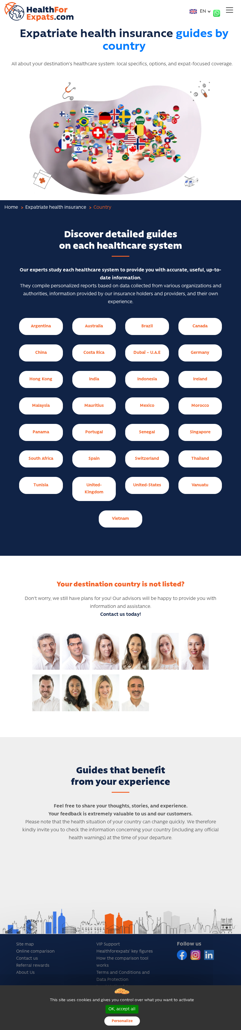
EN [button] (202, 11)
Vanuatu (200, 485)
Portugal (94, 432)
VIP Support (108, 944)
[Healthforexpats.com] (38, 11)
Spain (94, 459)
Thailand (200, 459)
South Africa (41, 459)
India (94, 379)
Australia (94, 326)
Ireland (200, 379)
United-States (147, 485)
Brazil (147, 326)
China (41, 353)
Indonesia (147, 379)
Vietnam (120, 519)
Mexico (147, 406)
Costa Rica (93, 353)
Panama (41, 432)
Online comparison (35, 951)
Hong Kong (40, 379)
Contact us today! (120, 614)
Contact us (27, 958)
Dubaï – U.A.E (146, 353)
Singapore (200, 432)
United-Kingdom (94, 489)
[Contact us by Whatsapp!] (216, 13)
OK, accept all (121, 1009)
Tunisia (41, 485)
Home (11, 207)
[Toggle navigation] (229, 10)
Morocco (200, 406)
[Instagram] (196, 955)
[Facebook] (182, 955)
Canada (200, 326)
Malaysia (41, 406)
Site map (25, 944)
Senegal (147, 432)
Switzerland (147, 459)
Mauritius (94, 406)
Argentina (41, 326)
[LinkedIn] (209, 955)
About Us (25, 973)
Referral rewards (32, 965)
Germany (200, 353)
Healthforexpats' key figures (124, 951)
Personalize (122, 1021)
